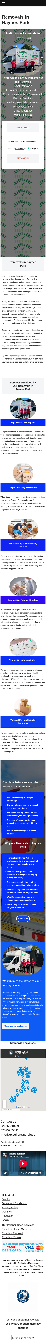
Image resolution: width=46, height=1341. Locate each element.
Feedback (7, 1215)
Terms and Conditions (14, 1203)
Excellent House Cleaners (16, 1229)
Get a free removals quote (15, 1026)
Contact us (23, 919)
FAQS (5, 1219)
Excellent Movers (11, 1237)
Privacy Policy (10, 1207)
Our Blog (7, 1211)
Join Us (6, 1199)
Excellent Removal (12, 1233)
